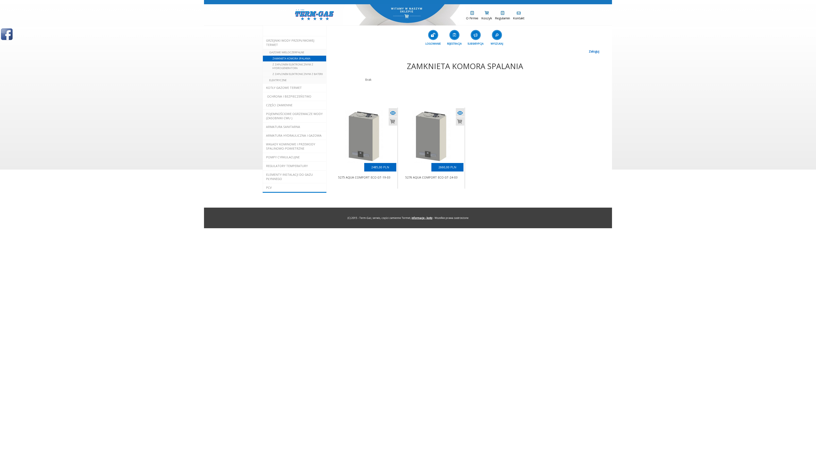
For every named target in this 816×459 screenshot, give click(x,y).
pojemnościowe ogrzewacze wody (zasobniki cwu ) (294, 116)
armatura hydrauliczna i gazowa (294, 135)
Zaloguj (594, 51)
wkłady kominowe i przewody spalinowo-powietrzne (290, 146)
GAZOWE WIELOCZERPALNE (286, 52)
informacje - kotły (422, 218)
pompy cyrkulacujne (283, 157)
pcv (269, 188)
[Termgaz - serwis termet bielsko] (314, 14)
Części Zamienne (279, 105)
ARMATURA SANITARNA (283, 127)
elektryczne (278, 80)
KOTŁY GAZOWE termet (284, 88)
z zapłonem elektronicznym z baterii (297, 74)
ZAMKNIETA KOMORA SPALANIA (291, 58)
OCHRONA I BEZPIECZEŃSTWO (289, 96)
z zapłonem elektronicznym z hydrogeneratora (292, 66)
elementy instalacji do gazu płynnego (289, 177)
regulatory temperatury (287, 166)
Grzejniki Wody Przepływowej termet (290, 42)
